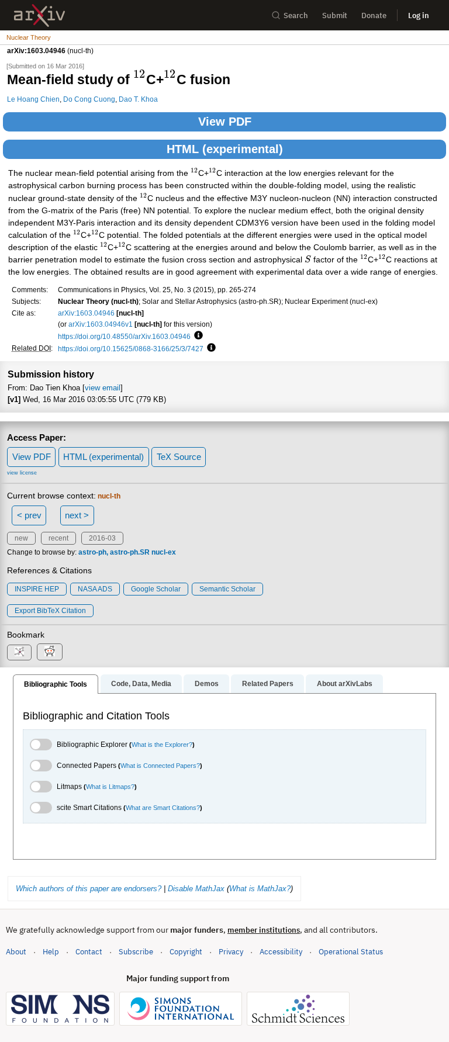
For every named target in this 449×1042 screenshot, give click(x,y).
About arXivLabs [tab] (344, 684)
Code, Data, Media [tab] (141, 684)
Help (51, 952)
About (16, 952)
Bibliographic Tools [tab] (55, 684)
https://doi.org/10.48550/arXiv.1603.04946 (124, 336)
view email (102, 387)
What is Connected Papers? (160, 765)
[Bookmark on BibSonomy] (19, 652)
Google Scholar (156, 589)
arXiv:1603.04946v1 (100, 324)
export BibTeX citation (50, 611)
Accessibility (281, 952)
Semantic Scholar (227, 589)
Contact (88, 952)
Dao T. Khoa (138, 99)
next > (77, 515)
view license (22, 473)
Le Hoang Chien (33, 99)
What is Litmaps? (110, 786)
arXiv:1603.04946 (86, 313)
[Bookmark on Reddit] (50, 651)
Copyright (186, 952)
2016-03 (102, 538)
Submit (334, 15)
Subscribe (136, 952)
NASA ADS (95, 589)
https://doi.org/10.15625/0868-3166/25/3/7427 (130, 348)
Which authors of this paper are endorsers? (88, 888)
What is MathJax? (260, 888)
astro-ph (92, 552)
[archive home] (39, 15)
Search (296, 15)
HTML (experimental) (225, 149)
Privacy (231, 952)
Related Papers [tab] (267, 684)
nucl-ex (163, 552)
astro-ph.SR (130, 552)
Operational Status (351, 951)
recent (58, 538)
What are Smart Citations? (163, 807)
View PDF (224, 121)
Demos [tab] (207, 684)
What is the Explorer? (162, 744)
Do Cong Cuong (89, 99)
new (21, 538)
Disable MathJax (196, 888)
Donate (373, 15)
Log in (418, 15)
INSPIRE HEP (37, 589)
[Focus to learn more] (197, 336)
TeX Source (179, 457)
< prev (29, 515)
